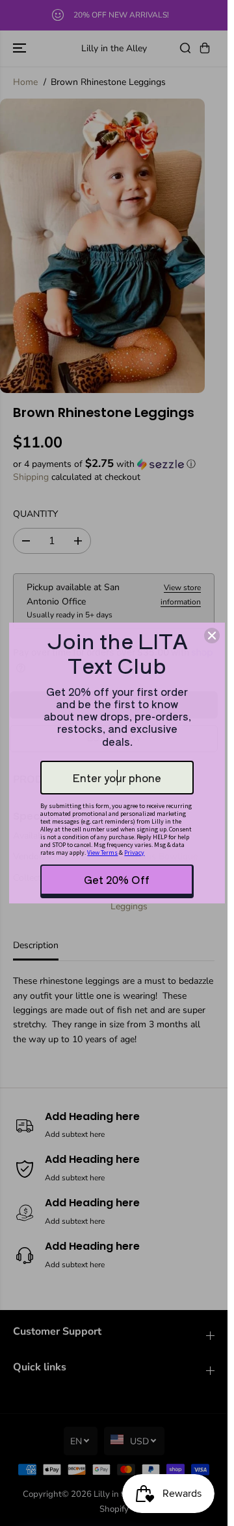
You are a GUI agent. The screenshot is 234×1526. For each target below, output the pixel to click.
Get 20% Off (117, 879)
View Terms (102, 852)
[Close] (212, 635)
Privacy (134, 852)
